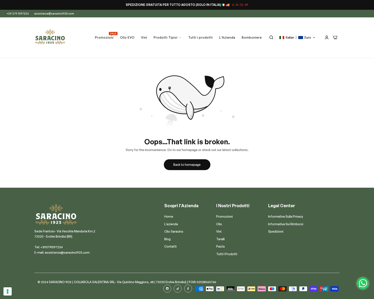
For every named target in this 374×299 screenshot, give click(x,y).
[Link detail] (167, 288)
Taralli (220, 239)
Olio (219, 224)
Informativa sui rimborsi (285, 224)
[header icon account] (327, 37)
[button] (297, 37)
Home (168, 216)
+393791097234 (51, 247)
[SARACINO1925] (50, 37)
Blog (167, 239)
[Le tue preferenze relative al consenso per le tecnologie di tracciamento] (7, 291)
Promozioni (224, 216)
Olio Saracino (173, 231)
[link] (167, 38)
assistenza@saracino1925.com (67, 252)
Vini (218, 231)
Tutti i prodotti (226, 254)
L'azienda (171, 224)
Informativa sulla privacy (285, 216)
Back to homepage (187, 164)
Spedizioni (275, 231)
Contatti (170, 246)
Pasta (220, 246)
